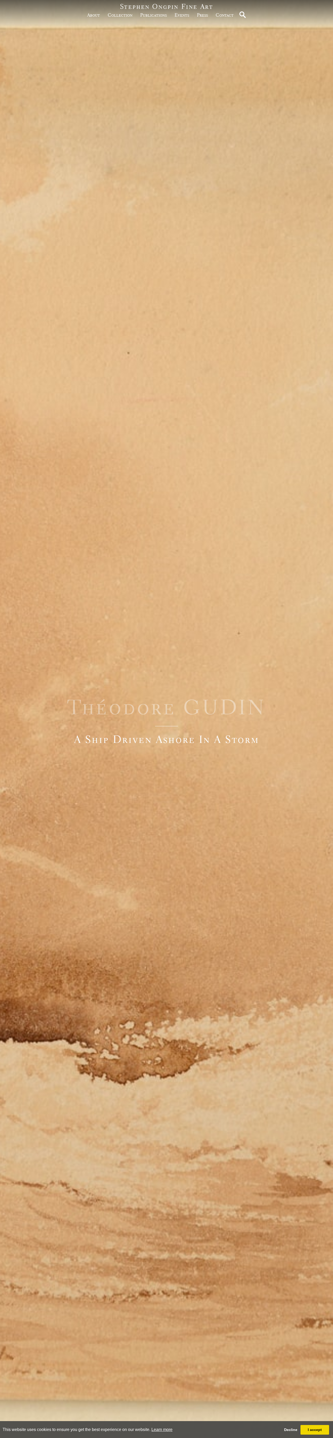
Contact (225, 15)
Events (182, 15)
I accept (315, 1430)
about (93, 15)
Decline (290, 1430)
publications (153, 15)
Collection (120, 15)
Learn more (161, 1429)
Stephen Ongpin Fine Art (166, 6)
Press (202, 15)
